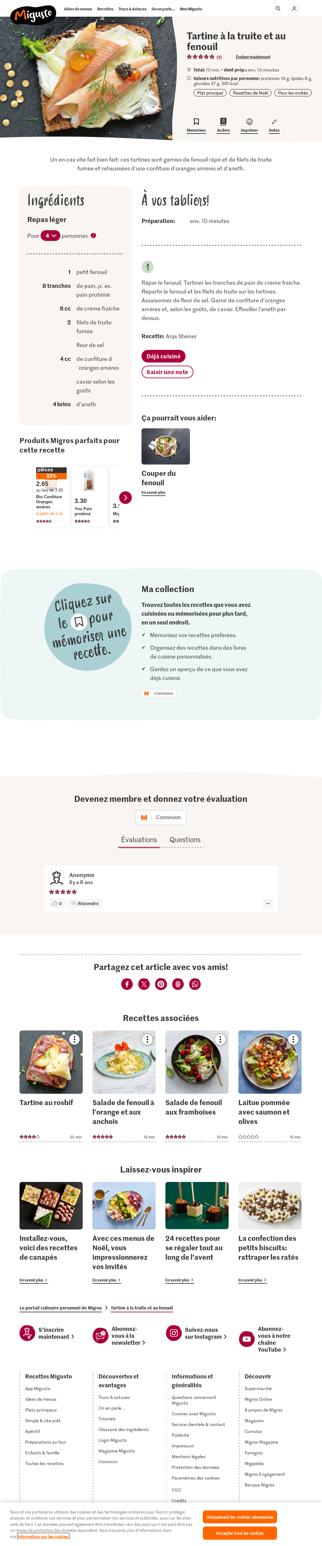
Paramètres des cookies (196, 1478)
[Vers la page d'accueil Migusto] (33, 10)
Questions (185, 839)
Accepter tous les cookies (240, 1533)
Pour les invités (293, 93)
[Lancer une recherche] (278, 8)
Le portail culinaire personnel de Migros (60, 1307)
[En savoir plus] (166, 482)
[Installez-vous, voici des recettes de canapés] (51, 1233)
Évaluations (139, 839)
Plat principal (210, 93)
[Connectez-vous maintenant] (294, 8)
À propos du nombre (93, 236)
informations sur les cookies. (43, 1536)
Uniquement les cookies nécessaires (240, 1517)
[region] (161, 1524)
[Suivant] (125, 497)
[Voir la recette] (51, 1086)
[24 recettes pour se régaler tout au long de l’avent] (197, 1233)
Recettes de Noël (250, 93)
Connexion (163, 693)
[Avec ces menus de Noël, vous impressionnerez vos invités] (124, 1233)
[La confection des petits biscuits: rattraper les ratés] (270, 1233)
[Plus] (268, 903)
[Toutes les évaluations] (201, 56)
